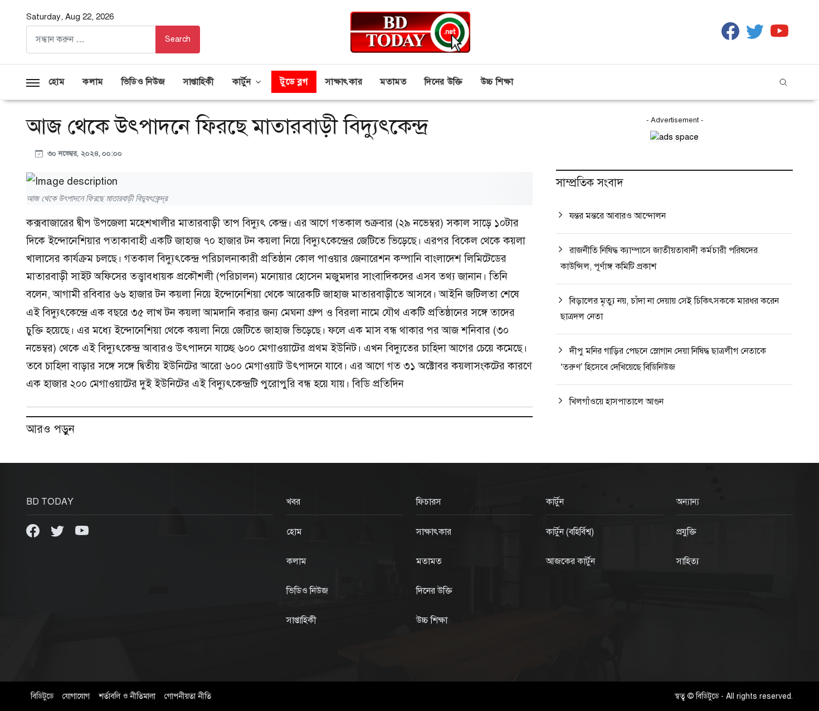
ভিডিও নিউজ (143, 81)
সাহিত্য (687, 561)
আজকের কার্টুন (570, 561)
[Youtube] (82, 530)
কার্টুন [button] (241, 81)
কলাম (93, 81)
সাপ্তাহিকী (198, 81)
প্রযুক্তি (686, 531)
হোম (56, 81)
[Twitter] (58, 530)
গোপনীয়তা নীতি (187, 696)
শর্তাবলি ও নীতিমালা (127, 696)
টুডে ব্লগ (294, 81)
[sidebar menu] (33, 82)
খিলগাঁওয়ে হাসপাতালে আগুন (616, 401)
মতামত (393, 81)
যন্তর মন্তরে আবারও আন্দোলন (617, 215)
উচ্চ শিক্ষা (497, 81)
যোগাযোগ (76, 696)
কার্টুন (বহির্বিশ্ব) (570, 531)
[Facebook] (34, 530)
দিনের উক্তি (443, 81)
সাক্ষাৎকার (343, 81)
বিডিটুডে (42, 696)
